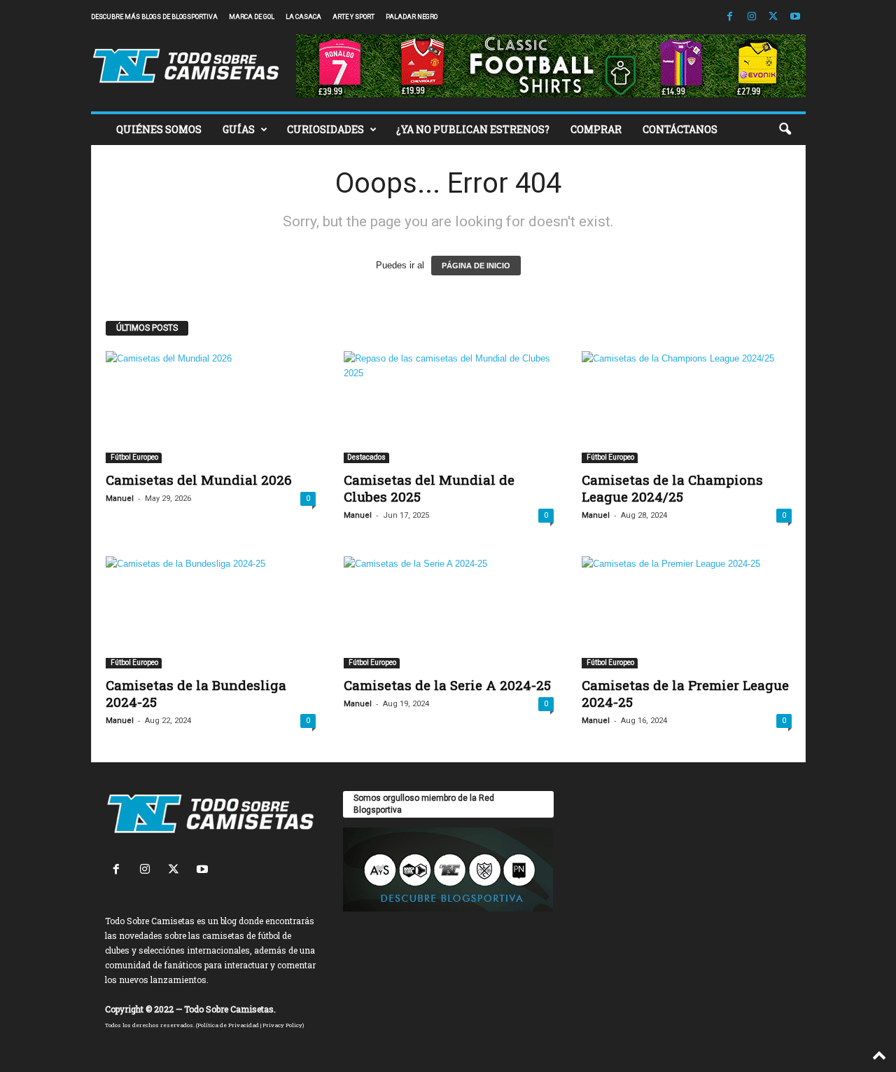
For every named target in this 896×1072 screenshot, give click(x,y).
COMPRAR (596, 129)
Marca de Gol (251, 16)
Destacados (366, 457)
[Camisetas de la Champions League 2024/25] (687, 407)
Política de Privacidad (228, 1025)
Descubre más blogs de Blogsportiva (154, 16)
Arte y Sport (353, 16)
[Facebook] (730, 17)
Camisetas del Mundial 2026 (199, 479)
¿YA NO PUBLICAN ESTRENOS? (473, 129)
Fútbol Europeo (133, 457)
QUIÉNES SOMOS (159, 129)
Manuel (120, 498)
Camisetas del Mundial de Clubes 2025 (429, 488)
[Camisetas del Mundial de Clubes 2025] (449, 407)
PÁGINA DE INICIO (476, 265)
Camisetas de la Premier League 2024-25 (685, 693)
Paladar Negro (412, 16)
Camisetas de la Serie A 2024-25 (447, 685)
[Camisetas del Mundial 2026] (211, 407)
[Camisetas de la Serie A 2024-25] (449, 612)
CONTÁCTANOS (680, 129)
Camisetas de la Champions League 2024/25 (672, 488)
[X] (773, 17)
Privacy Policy (282, 1025)
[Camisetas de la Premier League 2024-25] (687, 612)
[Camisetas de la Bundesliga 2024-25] (211, 612)
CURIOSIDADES (325, 129)
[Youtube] (795, 17)
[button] (784, 129)
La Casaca (303, 16)
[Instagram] (751, 17)
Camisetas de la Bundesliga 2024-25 (196, 693)
